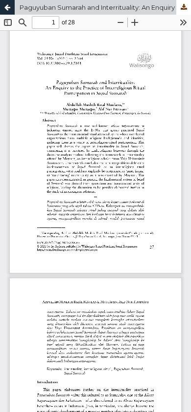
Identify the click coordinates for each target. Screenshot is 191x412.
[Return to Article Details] (7, 7)
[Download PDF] (183, 7)
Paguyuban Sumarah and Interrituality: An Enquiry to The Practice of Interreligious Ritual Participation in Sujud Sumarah (105, 7)
